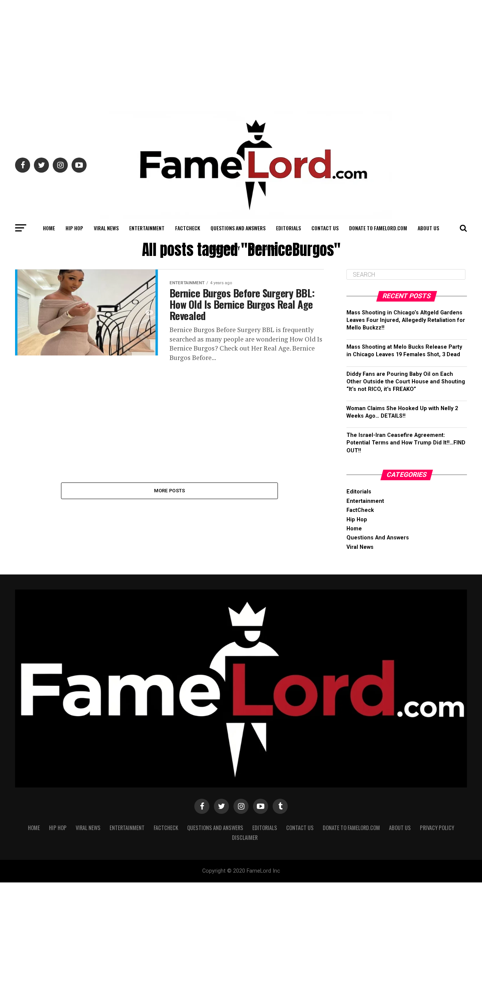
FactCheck (187, 228)
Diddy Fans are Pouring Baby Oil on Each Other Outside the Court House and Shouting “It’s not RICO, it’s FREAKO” (405, 381)
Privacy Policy (223, 248)
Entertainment (147, 228)
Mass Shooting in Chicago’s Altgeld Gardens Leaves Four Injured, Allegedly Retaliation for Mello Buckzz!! (405, 320)
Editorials (288, 228)
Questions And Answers (237, 228)
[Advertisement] (241, 53)
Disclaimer (263, 248)
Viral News (106, 228)
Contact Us (325, 228)
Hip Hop (74, 228)
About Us (428, 228)
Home (49, 228)
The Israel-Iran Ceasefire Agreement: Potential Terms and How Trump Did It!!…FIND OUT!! (405, 442)
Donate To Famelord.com (378, 228)
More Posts (169, 490)
